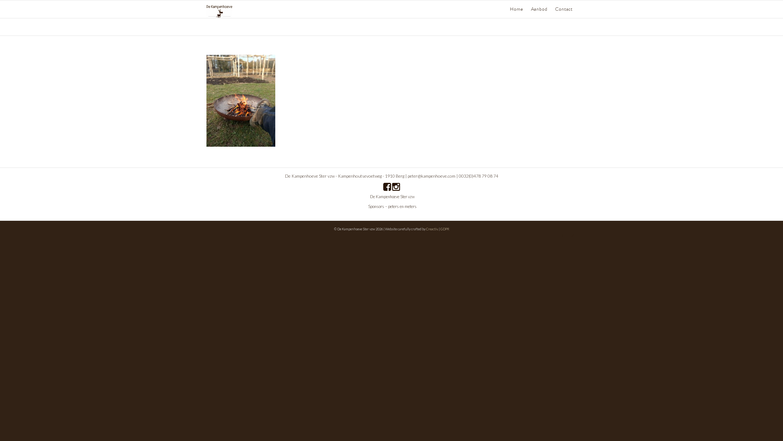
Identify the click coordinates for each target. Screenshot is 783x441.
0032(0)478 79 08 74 (478, 176)
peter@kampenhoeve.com (431, 176)
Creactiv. (432, 229)
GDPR (444, 229)
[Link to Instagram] (572, 235)
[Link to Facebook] (562, 235)
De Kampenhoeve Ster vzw (392, 196)
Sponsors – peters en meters (392, 206)
